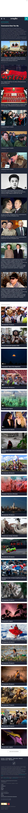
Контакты (3, 758)
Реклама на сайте (4, 759)
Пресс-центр (15, 758)
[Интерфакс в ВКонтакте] (6, 799)
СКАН (2, 794)
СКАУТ (2, 787)
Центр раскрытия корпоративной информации (9, 796)
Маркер (2, 788)
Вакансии (21, 758)
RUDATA (2, 795)
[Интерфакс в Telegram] (4, 799)
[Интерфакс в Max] (10, 799)
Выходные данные (4, 807)
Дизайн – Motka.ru (4, 809)
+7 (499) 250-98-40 (6, 778)
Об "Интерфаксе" (9, 758)
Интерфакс (14, 19)
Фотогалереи (5, 22)
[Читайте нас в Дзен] (2, 799)
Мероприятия (11, 759)
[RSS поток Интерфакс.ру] (8, 799)
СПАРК (2, 784)
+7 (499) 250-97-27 (15, 778)
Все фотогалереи (14, 751)
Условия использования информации (8, 806)
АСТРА (2, 789)
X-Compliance (3, 786)
